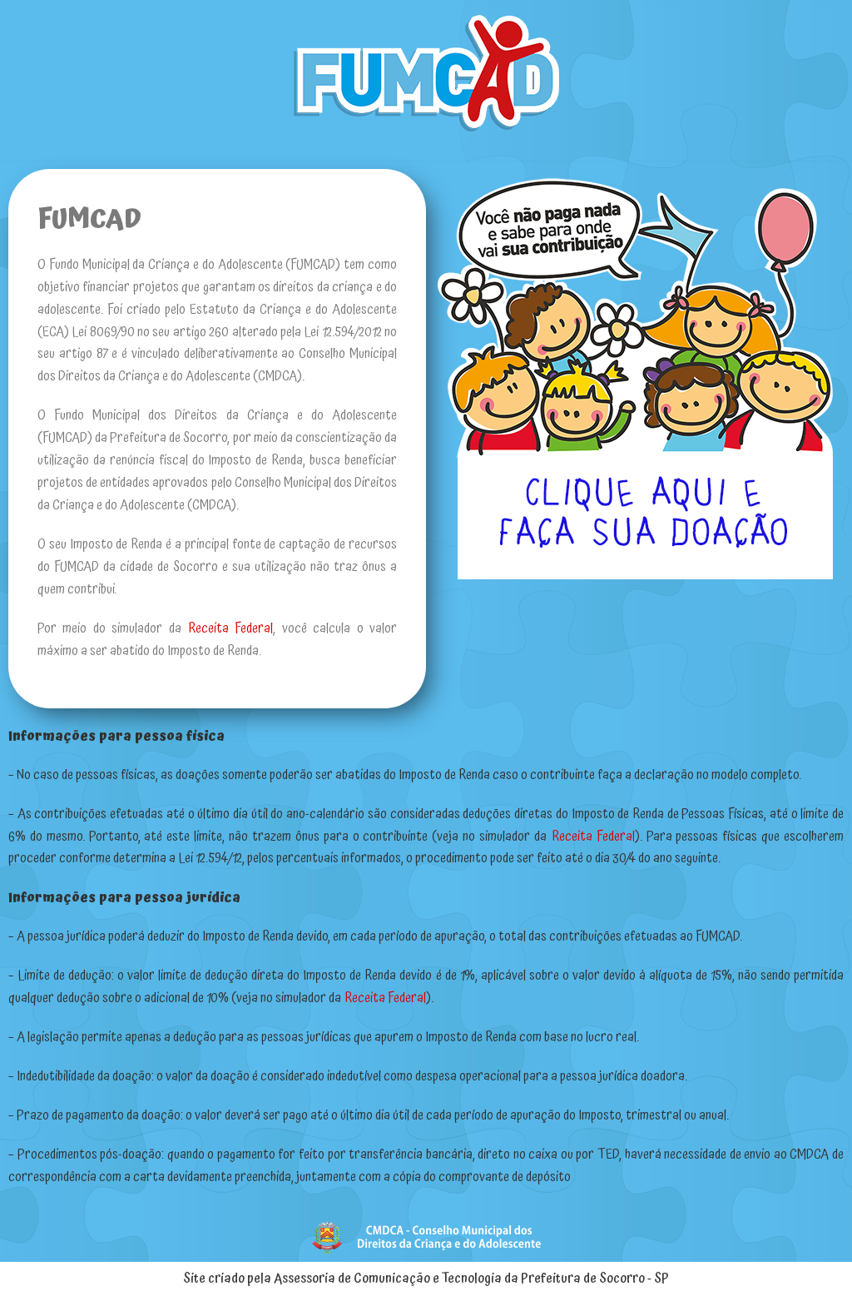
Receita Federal (230, 628)
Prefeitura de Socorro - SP (595, 1278)
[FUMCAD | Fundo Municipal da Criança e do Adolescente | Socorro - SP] (426, 73)
